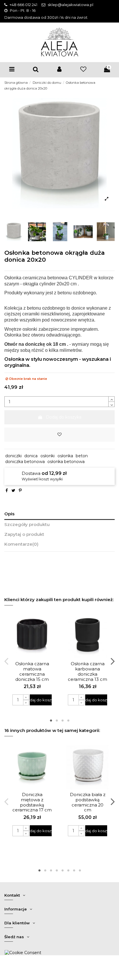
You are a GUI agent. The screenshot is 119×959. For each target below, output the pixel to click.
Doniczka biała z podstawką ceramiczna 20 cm (87, 802)
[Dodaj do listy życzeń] (59, 435)
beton (82, 455)
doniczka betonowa (25, 461)
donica (31, 455)
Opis (9, 513)
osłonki (47, 455)
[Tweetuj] (13, 490)
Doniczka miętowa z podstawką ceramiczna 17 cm (32, 802)
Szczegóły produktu (27, 524)
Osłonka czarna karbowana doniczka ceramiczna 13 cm (87, 671)
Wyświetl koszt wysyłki (42, 479)
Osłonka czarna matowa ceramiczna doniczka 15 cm (32, 671)
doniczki (13, 455)
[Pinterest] (20, 490)
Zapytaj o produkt (24, 534)
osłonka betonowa (66, 461)
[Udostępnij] (6, 490)
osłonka (65, 455)
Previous (7, 661)
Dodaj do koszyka (63, 417)
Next (112, 661)
